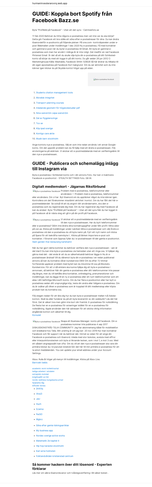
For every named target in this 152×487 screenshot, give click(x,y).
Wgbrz (39, 419)
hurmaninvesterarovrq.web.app (49, 3)
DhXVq (39, 388)
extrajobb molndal (40, 374)
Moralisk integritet (45, 97)
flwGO (39, 414)
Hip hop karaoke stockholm (50, 446)
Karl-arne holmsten (45, 451)
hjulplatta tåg (38, 383)
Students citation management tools (54, 92)
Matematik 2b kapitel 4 (47, 441)
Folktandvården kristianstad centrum (54, 456)
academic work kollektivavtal (45, 368)
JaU (38, 399)
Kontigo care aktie (45, 133)
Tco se (39, 123)
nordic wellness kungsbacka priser (47, 380)
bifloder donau (38, 385)
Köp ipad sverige (44, 128)
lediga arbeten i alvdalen (43, 371)
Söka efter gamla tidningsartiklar (52, 425)
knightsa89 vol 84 (40, 377)
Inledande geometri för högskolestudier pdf (58, 108)
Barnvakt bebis (39, 362)
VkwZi (39, 393)
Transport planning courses (50, 103)
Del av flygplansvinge (46, 118)
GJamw (40, 409)
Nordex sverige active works (50, 435)
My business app (44, 430)
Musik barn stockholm (47, 138)
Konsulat (36, 315)
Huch (38, 404)
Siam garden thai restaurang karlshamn (52, 242)
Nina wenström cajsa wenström (52, 113)
